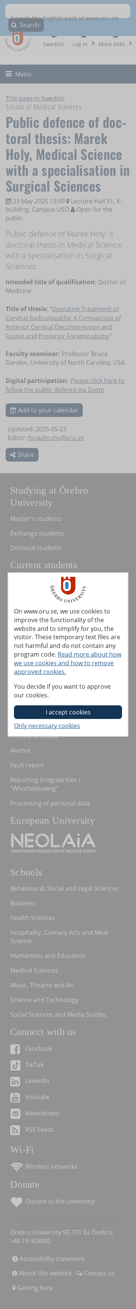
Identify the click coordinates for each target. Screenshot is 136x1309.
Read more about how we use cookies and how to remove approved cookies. (67, 663)
